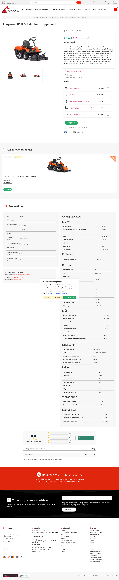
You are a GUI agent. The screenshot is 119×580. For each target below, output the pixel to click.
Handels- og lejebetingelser (68, 542)
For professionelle (95, 549)
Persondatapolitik (82, 505)
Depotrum (72, 9)
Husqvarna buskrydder (96, 559)
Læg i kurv (71, 123)
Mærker (78, 9)
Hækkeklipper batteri (95, 555)
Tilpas (47, 297)
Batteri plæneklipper (95, 553)
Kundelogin (64, 549)
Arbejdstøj (92, 538)
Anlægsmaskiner (94, 534)
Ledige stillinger (65, 536)
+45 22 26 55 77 (77, 127)
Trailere (92, 540)
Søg (93, 449)
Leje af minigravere (95, 561)
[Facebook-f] (4, 549)
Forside (36, 17)
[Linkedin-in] (7, 549)
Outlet (94, 9)
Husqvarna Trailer (75, 88)
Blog (62, 534)
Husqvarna (43, 17)
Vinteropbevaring (94, 546)
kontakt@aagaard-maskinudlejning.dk (64, 481)
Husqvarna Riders (53, 17)
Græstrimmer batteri (95, 557)
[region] (59, 290)
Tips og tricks (102, 9)
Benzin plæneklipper (95, 551)
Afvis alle (57, 297)
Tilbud (91, 547)
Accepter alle (70, 297)
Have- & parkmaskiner (96, 532)
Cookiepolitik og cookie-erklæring (57, 293)
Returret (63, 538)
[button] (89, 38)
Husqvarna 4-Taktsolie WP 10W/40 (79, 101)
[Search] (79, 2)
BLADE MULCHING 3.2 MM (77, 114)
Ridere (15, 275)
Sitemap (63, 551)
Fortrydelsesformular (66, 540)
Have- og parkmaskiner (42, 9)
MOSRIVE (72, 94)
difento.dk (114, 576)
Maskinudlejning (27, 9)
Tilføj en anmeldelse (85, 438)
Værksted (87, 9)
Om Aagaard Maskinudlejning (69, 532)
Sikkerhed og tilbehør (59, 9)
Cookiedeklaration (66, 546)
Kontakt (63, 547)
